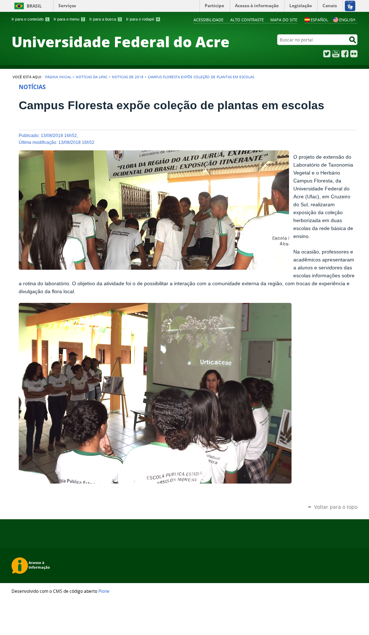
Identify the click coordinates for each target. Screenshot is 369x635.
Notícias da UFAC (91, 76)
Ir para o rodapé (142, 19)
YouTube (335, 53)
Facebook (344, 53)
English (347, 19)
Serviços (67, 6)
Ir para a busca (105, 19)
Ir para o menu (69, 19)
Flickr (353, 53)
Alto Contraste (247, 19)
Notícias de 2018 (127, 76)
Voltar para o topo (335, 506)
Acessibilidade (208, 19)
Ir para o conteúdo (30, 19)
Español (319, 19)
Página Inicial (58, 76)
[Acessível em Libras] (349, 6)
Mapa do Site (283, 19)
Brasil (34, 6)
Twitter (326, 53)
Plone (104, 591)
